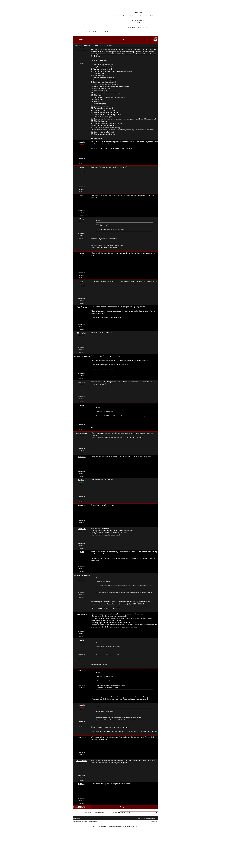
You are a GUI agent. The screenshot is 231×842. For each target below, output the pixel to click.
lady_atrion (82, 382)
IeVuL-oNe (82, 529)
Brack (82, 167)
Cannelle (81, 142)
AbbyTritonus (82, 307)
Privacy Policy (118, 836)
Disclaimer (128, 836)
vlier (81, 282)
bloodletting (81, 333)
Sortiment (81, 480)
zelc (81, 196)
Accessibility (84, 836)
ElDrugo (82, 219)
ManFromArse (82, 614)
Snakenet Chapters (84, 27)
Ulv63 (82, 552)
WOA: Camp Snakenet (87, 30)
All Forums (79, 25)
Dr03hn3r (81, 784)
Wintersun (82, 457)
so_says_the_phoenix (82, 45)
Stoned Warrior (81, 433)
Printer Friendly (138, 30)
